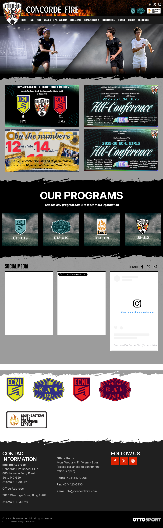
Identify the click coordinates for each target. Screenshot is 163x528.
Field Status (143, 20)
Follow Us (125, 453)
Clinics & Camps (91, 20)
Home (23, 20)
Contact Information (19, 456)
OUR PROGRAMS (81, 195)
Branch (121, 20)
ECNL (32, 20)
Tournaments (108, 20)
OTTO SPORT (11, 521)
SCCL (39, 20)
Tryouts (131, 20)
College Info (75, 20)
